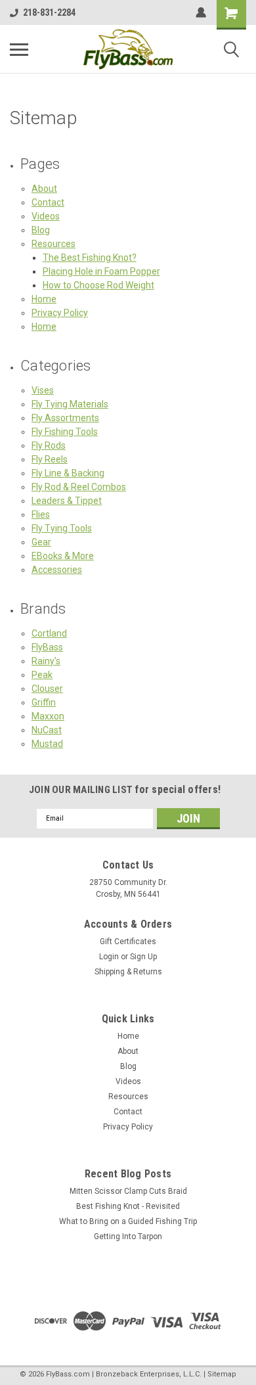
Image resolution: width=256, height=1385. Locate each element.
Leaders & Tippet (67, 500)
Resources (53, 243)
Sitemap (221, 1374)
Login (109, 956)
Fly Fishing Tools (65, 431)
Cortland (49, 633)
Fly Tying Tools (62, 528)
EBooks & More (63, 556)
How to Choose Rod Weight (98, 285)
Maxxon (48, 716)
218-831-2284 (49, 12)
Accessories (57, 569)
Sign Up (143, 956)
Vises (43, 390)
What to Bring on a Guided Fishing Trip (128, 1221)
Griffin (44, 702)
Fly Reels (50, 459)
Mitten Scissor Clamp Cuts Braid (128, 1191)
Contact (48, 202)
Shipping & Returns (128, 971)
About (44, 188)
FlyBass (47, 647)
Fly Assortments (65, 418)
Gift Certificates (128, 941)
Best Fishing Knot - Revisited (128, 1206)
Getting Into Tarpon (128, 1236)
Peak (42, 675)
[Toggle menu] (19, 49)
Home (44, 299)
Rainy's (46, 661)
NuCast (47, 730)
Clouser (47, 688)
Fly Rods (49, 445)
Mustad (47, 743)
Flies (41, 514)
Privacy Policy (60, 312)
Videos (46, 216)
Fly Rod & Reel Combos (79, 487)
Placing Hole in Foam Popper (101, 271)
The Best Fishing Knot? (90, 257)
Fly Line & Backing (68, 473)
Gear (41, 542)
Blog (41, 230)
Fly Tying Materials (70, 404)
